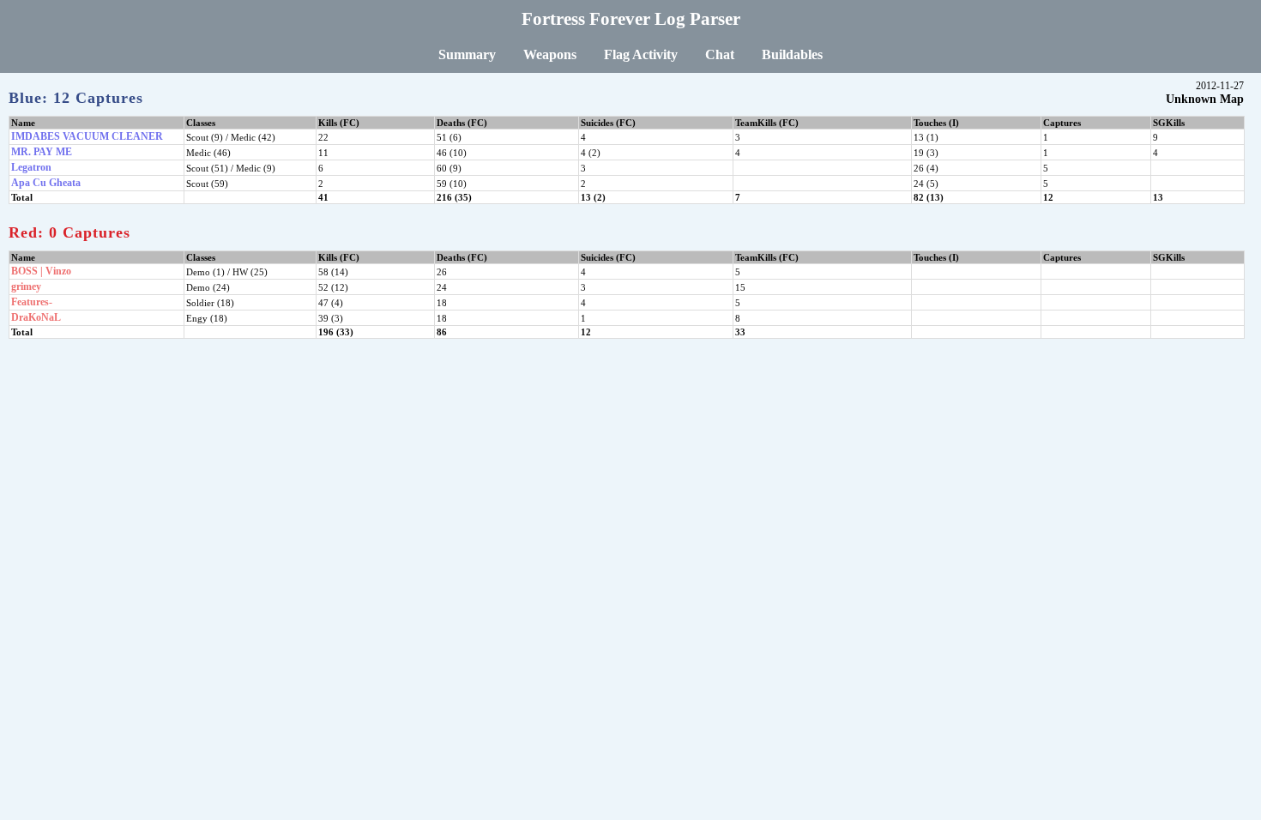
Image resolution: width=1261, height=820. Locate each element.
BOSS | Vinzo (41, 271)
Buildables (792, 54)
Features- (31, 302)
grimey (26, 286)
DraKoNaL (36, 317)
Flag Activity (641, 54)
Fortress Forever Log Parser (631, 19)
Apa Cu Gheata (46, 183)
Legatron (31, 167)
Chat (719, 54)
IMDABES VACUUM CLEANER (87, 136)
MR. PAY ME (41, 152)
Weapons (549, 54)
